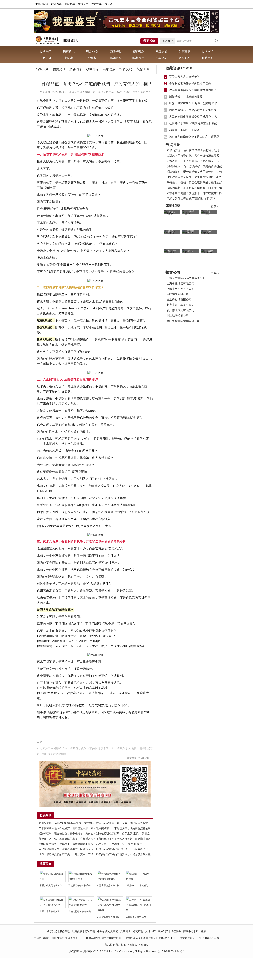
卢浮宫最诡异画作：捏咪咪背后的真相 (192, 90)
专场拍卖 (96, 4)
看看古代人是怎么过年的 (184, 76)
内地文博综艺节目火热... (80, 911)
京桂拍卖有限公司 (178, 294)
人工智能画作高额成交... (109, 916)
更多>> (215, 206)
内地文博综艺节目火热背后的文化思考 (192, 110)
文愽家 (91, 57)
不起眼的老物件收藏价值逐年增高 (190, 83)
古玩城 (108, 4)
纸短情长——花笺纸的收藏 (185, 96)
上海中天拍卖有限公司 (180, 288)
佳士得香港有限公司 (179, 299)
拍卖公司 (161, 57)
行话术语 (208, 51)
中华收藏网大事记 (107, 931)
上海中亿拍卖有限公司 (180, 283)
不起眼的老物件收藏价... (80, 885)
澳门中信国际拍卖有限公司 (183, 321)
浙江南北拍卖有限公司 (180, 310)
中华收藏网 (41, 4)
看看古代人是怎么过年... (52, 885)
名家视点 (138, 51)
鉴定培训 (45, 57)
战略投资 (77, 931)
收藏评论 (115, 51)
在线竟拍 (83, 4)
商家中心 (188, 931)
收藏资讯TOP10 (179, 68)
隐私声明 (90, 931)
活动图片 (125, 931)
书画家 (68, 57)
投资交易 (184, 51)
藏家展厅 (138, 57)
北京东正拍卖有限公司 (180, 304)
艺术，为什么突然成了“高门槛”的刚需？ (119, 843)
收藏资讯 (56, 4)
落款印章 (173, 206)
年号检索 (201, 931)
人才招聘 (150, 931)
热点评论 (173, 144)
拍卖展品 (115, 57)
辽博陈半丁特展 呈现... (137, 916)
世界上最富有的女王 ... (51, 911)
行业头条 (45, 51)
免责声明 (138, 931)
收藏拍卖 (70, 4)
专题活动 (161, 51)
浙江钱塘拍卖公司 (178, 315)
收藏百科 (208, 57)
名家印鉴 (184, 57)
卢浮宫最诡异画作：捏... (109, 885)
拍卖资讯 (69, 51)
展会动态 (92, 51)
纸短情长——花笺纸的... (138, 885)
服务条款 (64, 931)
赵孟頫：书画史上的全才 (184, 130)
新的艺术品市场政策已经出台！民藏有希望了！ (123, 849)
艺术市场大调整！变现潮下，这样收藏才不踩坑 (66, 843)
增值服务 (176, 931)
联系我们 (163, 931)
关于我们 (52, 931)
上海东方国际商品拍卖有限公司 (186, 278)
